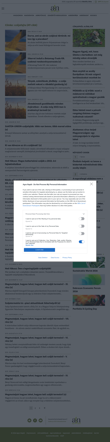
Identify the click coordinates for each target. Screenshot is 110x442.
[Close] (92, 185)
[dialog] (55, 221)
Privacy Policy (67, 257)
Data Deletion (42, 257)
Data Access (55, 257)
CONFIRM (40, 250)
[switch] (81, 218)
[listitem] (55, 214)
